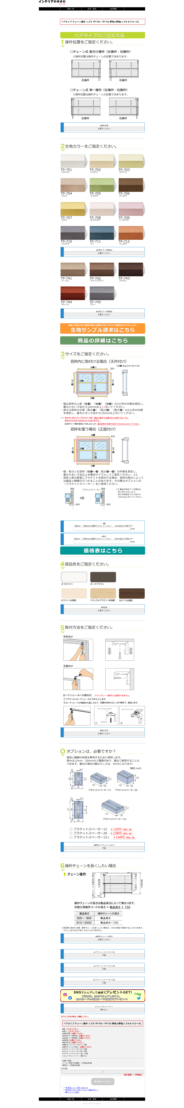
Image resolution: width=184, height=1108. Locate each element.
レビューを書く (73, 1092)
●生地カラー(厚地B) (104, 311)
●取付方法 (104, 730)
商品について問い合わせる (77, 1088)
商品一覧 (70, 9)
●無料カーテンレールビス (104, 845)
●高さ (104, 536)
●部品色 (104, 607)
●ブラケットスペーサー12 (104, 952)
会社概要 (113, 9)
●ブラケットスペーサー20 (104, 966)
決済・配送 (92, 9)
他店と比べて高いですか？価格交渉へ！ (83, 1090)
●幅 (104, 524)
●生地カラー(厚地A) (104, 250)
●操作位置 (104, 126)
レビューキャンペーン (104, 1006)
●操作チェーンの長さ (104, 936)
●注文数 (64, 1068)
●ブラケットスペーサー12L (104, 980)
